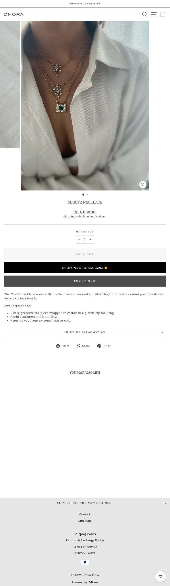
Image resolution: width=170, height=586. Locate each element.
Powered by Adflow (85, 582)
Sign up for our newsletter (84, 503)
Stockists (85, 520)
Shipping (69, 216)
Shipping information (85, 332)
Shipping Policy (85, 534)
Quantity (85, 231)
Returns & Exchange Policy (85, 540)
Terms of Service (85, 546)
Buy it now (85, 280)
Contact (85, 514)
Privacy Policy (85, 553)
